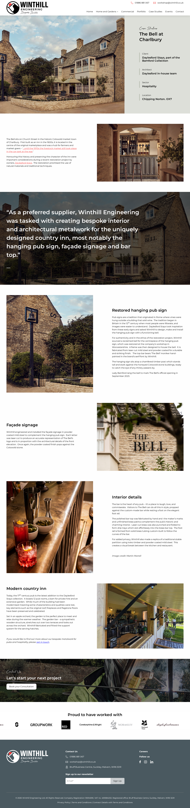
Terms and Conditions (82, 802)
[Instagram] (145, 763)
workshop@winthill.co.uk (83, 762)
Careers (143, 751)
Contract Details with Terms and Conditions (113, 802)
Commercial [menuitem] (127, 11)
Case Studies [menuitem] (155, 11)
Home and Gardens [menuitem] (106, 11)
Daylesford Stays (23, 163)
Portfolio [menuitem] (141, 11)
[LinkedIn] (151, 763)
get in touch (42, 642)
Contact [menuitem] (180, 11)
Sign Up (117, 781)
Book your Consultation (21, 686)
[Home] (27, 7)
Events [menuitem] (169, 11)
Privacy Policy (63, 802)
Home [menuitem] (89, 11)
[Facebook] (140, 763)
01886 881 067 (77, 756)
